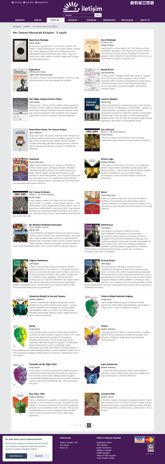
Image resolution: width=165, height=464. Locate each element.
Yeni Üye (18, 2)
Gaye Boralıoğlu (107, 72)
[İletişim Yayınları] (82, 6)
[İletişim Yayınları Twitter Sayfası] (132, 3)
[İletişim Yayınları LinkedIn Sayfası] (148, 3)
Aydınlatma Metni (104, 442)
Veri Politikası (102, 445)
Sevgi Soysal (106, 299)
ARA (98, 15)
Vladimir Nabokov (108, 162)
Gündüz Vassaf (107, 397)
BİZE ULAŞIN (127, 20)
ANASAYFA (20, 20)
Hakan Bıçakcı (35, 43)
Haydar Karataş (107, 45)
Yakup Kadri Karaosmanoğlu (41, 74)
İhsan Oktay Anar (36, 162)
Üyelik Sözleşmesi (104, 447)
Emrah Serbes (107, 134)
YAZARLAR (91, 20)
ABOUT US (145, 20)
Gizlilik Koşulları (103, 453)
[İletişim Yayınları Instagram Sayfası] (140, 3)
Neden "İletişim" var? (69, 442)
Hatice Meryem (35, 132)
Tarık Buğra (106, 228)
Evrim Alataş (34, 102)
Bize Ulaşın (64, 445)
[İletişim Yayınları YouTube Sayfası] (144, 3)
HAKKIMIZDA (109, 20)
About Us (64, 447)
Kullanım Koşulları (104, 450)
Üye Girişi (30, 2)
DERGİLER (72, 20)
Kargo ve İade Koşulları (106, 455)
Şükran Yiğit (106, 102)
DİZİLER (37, 20)
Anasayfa (17, 26)
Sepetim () (42, 2)
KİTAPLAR (55, 20)
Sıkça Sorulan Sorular (105, 458)
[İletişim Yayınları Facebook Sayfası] (136, 3)
